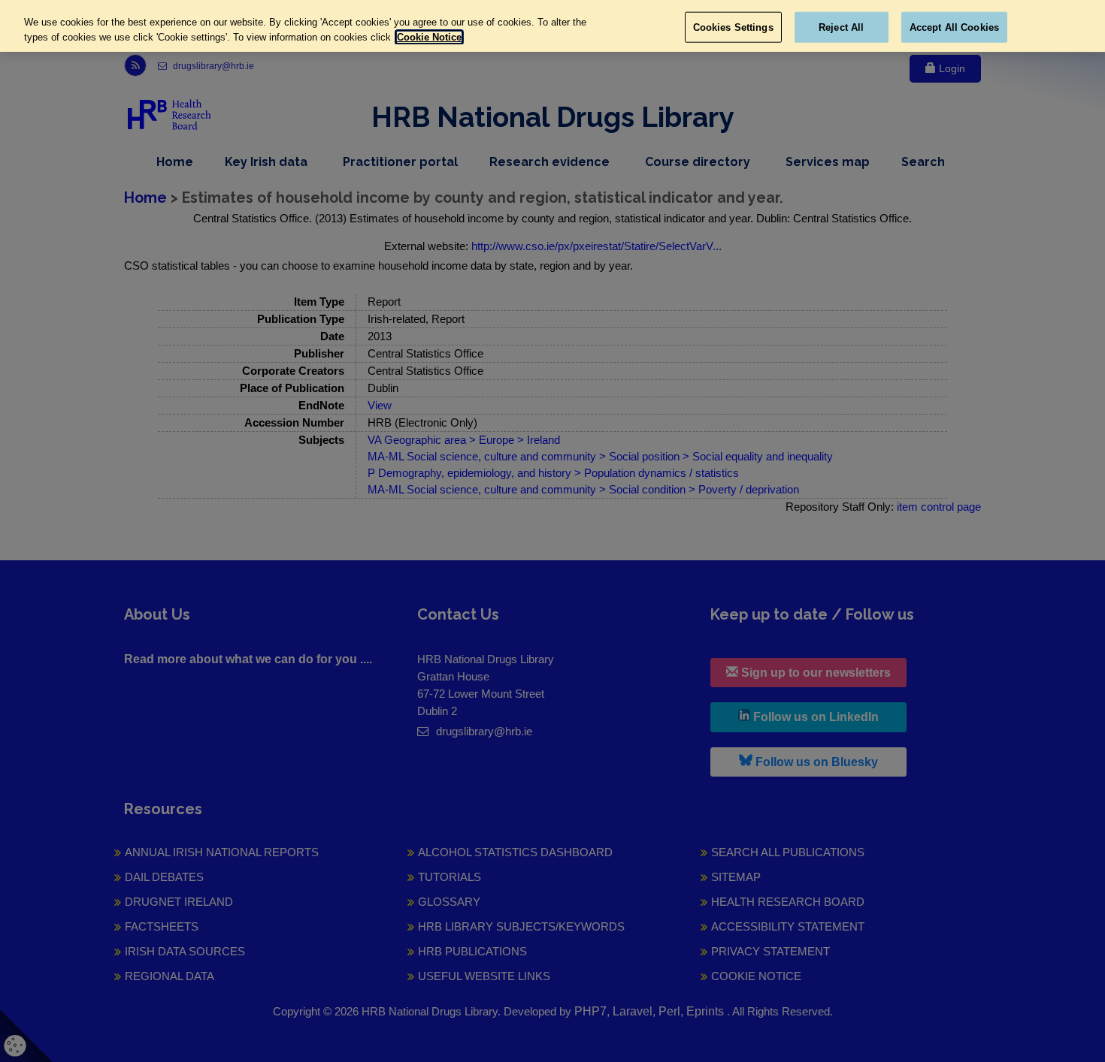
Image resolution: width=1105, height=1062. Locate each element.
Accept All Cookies (954, 26)
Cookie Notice (429, 37)
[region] (552, 26)
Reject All (841, 26)
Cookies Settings (733, 26)
